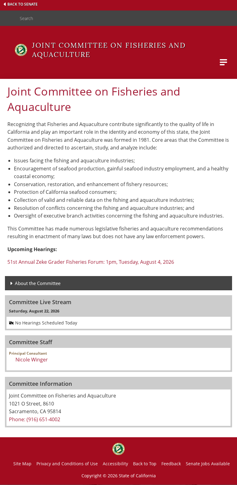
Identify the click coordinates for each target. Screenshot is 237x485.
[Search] (7, 18)
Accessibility (115, 464)
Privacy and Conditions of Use (67, 464)
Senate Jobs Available (208, 464)
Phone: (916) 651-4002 (34, 419)
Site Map (22, 464)
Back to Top (144, 464)
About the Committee (37, 283)
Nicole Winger (31, 359)
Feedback (171, 464)
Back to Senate (22, 4)
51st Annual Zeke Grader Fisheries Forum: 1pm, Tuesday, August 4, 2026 (90, 262)
